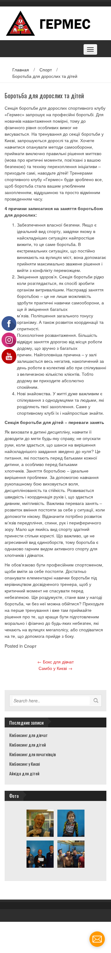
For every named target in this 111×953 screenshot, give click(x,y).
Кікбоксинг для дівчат (28, 735)
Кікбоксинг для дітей (27, 744)
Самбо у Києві (55, 668)
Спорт (45, 69)
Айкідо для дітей (24, 773)
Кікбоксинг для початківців (32, 754)
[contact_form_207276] (97, 939)
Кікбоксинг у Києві (24, 763)
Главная (20, 69)
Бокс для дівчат (55, 662)
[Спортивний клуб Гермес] (53, 22)
